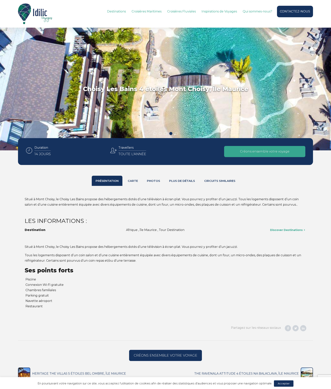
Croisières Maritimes (146, 11)
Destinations (116, 11)
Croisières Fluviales (181, 11)
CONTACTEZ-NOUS (295, 11)
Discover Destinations (286, 230)
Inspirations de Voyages (219, 11)
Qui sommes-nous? (257, 11)
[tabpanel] (165, 89)
